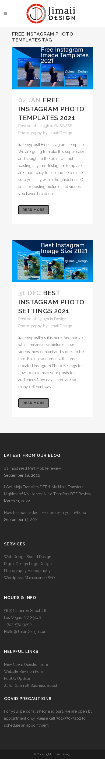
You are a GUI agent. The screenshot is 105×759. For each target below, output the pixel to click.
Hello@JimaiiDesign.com (26, 631)
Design (60, 319)
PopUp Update (17, 678)
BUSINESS (63, 126)
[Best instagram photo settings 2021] (52, 261)
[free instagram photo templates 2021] (52, 68)
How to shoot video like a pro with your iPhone (45, 512)
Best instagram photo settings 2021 (51, 302)
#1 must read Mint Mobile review (32, 468)
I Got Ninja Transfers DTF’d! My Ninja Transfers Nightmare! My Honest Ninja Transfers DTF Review (47, 490)
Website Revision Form (24, 671)
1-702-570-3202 (18, 624)
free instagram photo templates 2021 (51, 109)
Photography (30, 133)
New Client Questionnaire (26, 664)
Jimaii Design (60, 133)
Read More (34, 210)
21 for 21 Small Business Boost (30, 685)
